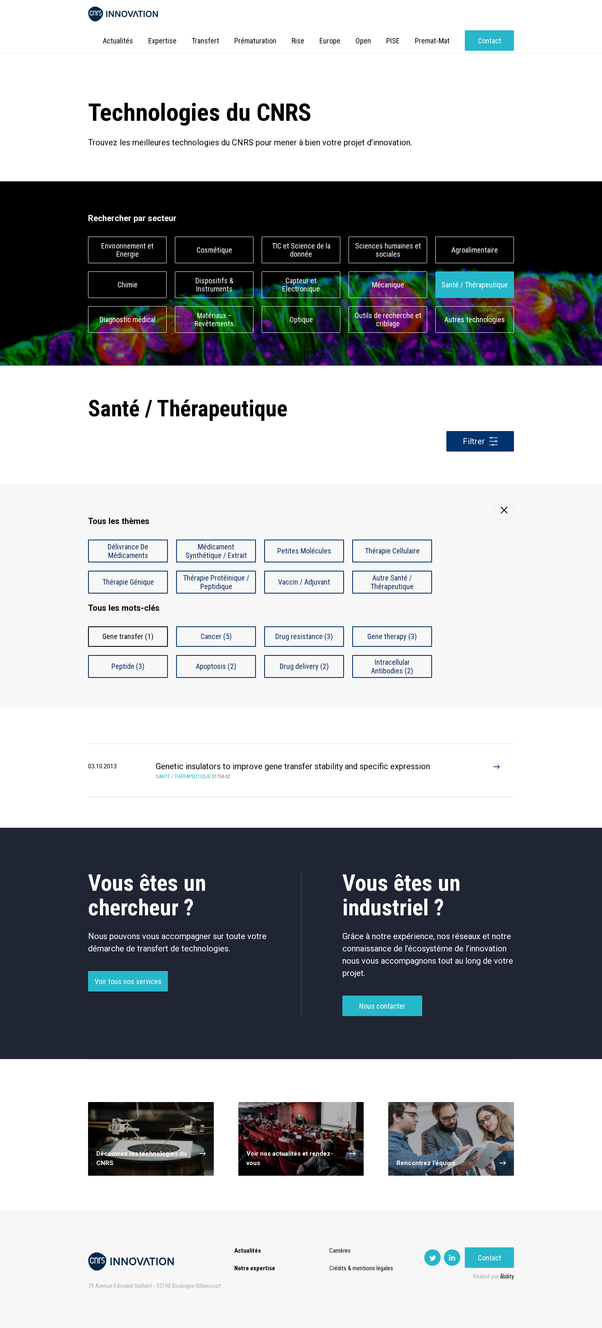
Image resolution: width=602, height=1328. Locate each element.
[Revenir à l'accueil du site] (123, 14)
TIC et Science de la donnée (301, 250)
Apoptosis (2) (216, 666)
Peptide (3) (128, 666)
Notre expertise (254, 1268)
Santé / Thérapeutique (474, 284)
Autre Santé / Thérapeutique (392, 582)
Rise (298, 40)
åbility (507, 1276)
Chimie (128, 284)
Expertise (162, 40)
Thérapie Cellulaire (392, 551)
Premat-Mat (432, 40)
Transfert (205, 40)
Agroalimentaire (474, 250)
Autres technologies (474, 319)
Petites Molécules (304, 551)
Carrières (340, 1250)
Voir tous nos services (128, 981)
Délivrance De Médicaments (128, 551)
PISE (393, 40)
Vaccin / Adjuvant (304, 582)
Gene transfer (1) (128, 636)
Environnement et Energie (127, 250)
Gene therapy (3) (392, 636)
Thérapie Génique (128, 582)
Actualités (118, 40)
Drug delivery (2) (304, 666)
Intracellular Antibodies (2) (392, 666)
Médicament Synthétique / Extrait (216, 551)
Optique (301, 319)
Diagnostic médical (128, 319)
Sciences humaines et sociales (388, 250)
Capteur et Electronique (301, 285)
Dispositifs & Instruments (214, 285)
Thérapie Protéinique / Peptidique (216, 582)
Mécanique (388, 284)
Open (363, 40)
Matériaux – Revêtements (214, 319)
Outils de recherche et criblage (388, 319)
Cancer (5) (216, 636)
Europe (329, 40)
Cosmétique (214, 250)
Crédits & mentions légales (361, 1268)
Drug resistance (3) (304, 636)
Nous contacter (382, 1006)
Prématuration (255, 40)
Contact (489, 40)
